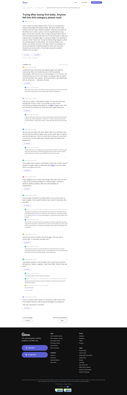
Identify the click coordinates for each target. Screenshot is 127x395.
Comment (37, 54)
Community (30, 7)
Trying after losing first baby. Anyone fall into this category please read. (63, 7)
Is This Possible (27, 317)
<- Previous (27, 320)
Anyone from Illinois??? (60, 317)
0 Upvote (27, 205)
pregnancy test (35, 215)
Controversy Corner (39, 7)
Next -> (62, 320)
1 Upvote (27, 54)
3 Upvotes (27, 110)
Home (23, 7)
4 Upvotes (27, 83)
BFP (51, 105)
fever (53, 165)
